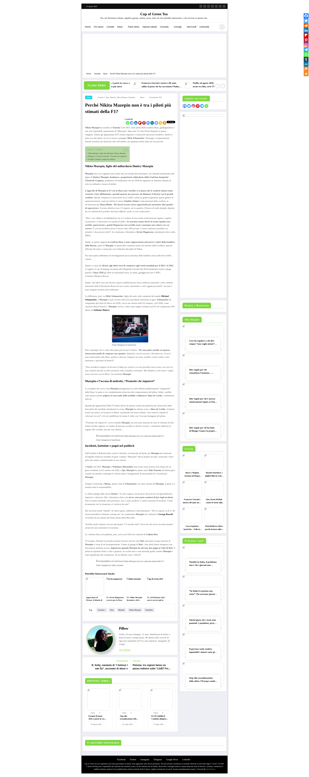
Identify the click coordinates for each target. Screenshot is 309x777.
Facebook (121, 759)
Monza (107, 484)
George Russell (166, 514)
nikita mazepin (122, 97)
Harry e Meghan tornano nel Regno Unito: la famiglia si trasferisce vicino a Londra (192, 475)
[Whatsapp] (127, 123)
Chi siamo (98, 27)
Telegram (158, 759)
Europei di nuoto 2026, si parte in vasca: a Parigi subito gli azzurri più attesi (97, 717)
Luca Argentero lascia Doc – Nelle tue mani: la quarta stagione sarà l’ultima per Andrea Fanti (192, 528)
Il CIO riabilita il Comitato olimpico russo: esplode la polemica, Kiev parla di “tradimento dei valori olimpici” (159, 717)
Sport (89, 97)
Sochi (89, 467)
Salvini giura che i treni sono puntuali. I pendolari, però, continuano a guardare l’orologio (202, 622)
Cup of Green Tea (154, 14)
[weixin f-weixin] (216, 6)
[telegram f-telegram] (212, 6)
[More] (164, 123)
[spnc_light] (222, 27)
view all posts (124, 650)
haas (107, 97)
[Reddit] (306, 25)
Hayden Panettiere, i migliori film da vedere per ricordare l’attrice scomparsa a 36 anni (214, 475)
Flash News (133, 27)
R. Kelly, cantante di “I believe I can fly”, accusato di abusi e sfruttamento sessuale (110, 667)
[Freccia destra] (223, 86)
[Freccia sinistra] (218, 86)
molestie (113, 97)
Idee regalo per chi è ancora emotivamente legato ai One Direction (202, 401)
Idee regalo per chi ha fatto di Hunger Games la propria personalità (202, 429)
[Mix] (306, 69)
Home (88, 27)
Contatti (110, 27)
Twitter (133, 759)
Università (204, 27)
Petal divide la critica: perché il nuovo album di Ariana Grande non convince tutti (214, 528)
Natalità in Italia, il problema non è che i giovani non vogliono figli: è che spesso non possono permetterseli (203, 564)
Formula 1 (117, 127)
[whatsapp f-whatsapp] (224, 6)
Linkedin (186, 759)
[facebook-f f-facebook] (200, 6)
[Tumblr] (306, 59)
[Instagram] (306, 44)
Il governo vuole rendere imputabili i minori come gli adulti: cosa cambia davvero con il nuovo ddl (202, 651)
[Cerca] (214, 27)
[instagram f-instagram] (208, 6)
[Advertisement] (154, 54)
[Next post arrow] (174, 665)
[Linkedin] (136, 123)
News (120, 27)
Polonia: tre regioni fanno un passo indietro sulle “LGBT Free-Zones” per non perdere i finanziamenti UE (152, 667)
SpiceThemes (210, 769)
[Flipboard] (140, 123)
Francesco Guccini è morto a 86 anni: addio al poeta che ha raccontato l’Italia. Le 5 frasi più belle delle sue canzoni (145, 85)
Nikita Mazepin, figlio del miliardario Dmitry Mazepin (107, 153)
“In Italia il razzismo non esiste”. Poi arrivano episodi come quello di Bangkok (202, 593)
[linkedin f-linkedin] (220, 6)
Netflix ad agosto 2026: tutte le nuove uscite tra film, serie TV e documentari (195, 85)
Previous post (122, 661)
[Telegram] (131, 123)
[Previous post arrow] (86, 665)
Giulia (93, 713)
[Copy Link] (160, 123)
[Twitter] (156, 123)
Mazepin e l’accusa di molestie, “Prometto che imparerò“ (107, 156)
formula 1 (101, 97)
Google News (172, 759)
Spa (123, 470)
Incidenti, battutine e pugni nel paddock (101, 159)
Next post (136, 661)
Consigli (178, 27)
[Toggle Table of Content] (124, 150)
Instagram (144, 759)
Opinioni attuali (149, 27)
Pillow (142, 97)
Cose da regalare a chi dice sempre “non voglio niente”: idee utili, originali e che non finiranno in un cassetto (202, 343)
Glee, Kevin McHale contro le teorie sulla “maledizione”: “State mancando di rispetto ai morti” (214, 501)
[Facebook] (148, 123)
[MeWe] (152, 123)
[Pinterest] (144, 123)
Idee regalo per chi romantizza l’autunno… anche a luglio (200, 372)
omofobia (131, 97)
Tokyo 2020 (98, 272)
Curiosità (164, 27)
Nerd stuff (191, 27)
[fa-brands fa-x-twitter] (204, 6)
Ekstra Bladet (106, 204)
